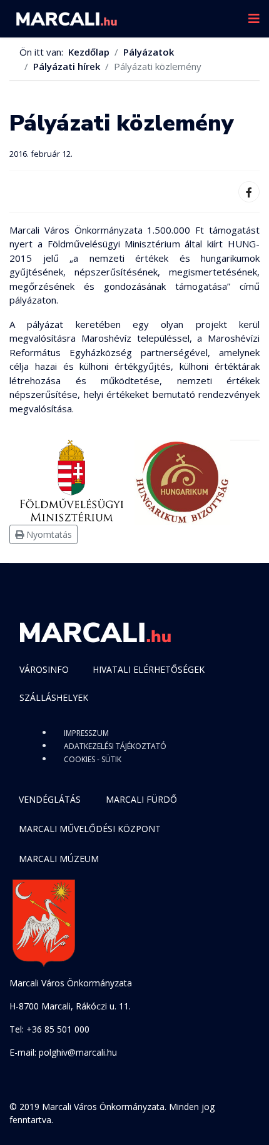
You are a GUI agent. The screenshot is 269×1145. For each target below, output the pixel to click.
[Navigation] (254, 18)
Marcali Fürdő (141, 799)
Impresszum (86, 733)
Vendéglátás (50, 799)
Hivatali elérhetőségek (149, 669)
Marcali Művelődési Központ (90, 829)
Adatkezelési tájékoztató (115, 746)
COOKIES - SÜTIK (92, 759)
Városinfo (44, 669)
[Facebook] (249, 191)
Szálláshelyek (53, 697)
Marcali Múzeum (59, 859)
